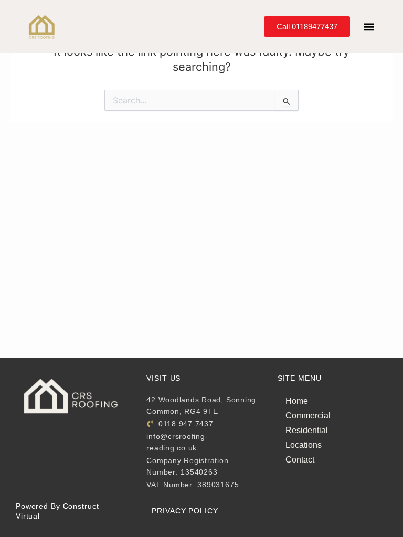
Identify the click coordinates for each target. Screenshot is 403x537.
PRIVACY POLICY (185, 511)
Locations (303, 445)
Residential (306, 430)
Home (296, 400)
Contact (299, 459)
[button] (369, 26)
